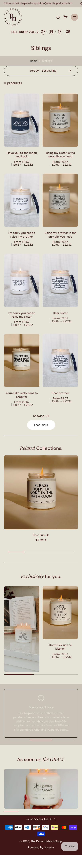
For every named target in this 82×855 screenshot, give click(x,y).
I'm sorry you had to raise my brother (21, 234)
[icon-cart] (65, 17)
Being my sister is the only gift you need (60, 154)
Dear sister (60, 313)
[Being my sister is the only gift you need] (60, 120)
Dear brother (60, 393)
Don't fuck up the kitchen (60, 646)
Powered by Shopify (41, 847)
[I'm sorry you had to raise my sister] (21, 280)
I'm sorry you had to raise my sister (21, 314)
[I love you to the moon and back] (21, 120)
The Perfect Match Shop (46, 841)
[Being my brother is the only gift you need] (60, 200)
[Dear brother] (60, 360)
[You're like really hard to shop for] (21, 360)
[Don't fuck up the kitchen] (60, 612)
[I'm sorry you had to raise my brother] (21, 200)
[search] (58, 17)
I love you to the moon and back (22, 154)
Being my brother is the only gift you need (60, 234)
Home (33, 61)
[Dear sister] (60, 280)
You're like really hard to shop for (22, 394)
